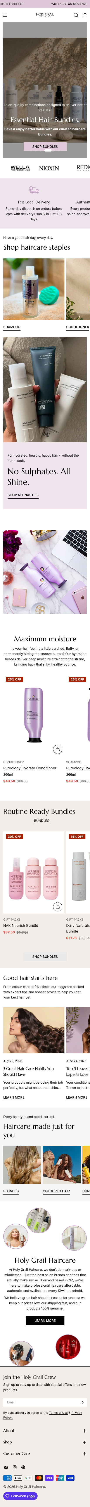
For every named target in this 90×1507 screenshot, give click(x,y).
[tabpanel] (45, 888)
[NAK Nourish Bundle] (33, 872)
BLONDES (11, 1191)
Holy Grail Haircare (30, 1487)
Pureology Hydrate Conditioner (29, 768)
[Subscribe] (82, 1402)
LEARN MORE (45, 1321)
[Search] (76, 15)
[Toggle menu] (5, 15)
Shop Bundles (45, 146)
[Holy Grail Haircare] (12, 168)
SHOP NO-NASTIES (23, 495)
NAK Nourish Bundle (20, 925)
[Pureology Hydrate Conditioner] (33, 715)
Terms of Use (58, 1412)
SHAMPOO (12, 327)
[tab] (41, 821)
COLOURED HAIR (56, 1191)
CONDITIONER (77, 327)
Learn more (13, 1097)
